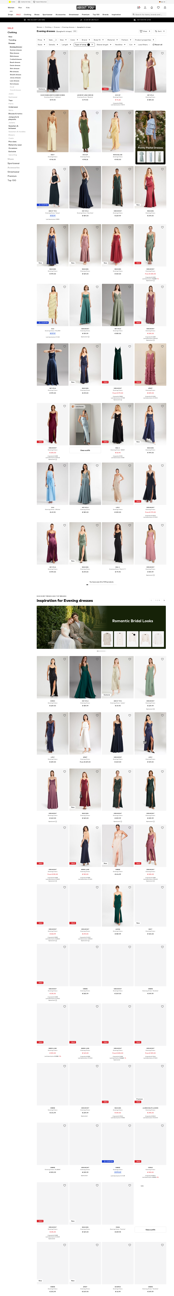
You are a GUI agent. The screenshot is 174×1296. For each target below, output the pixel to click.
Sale (51, 40)
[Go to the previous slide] (151, 600)
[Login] (145, 7)
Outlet (13, 1)
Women (11, 8)
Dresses (57, 27)
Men (20, 8)
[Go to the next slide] (164, 600)
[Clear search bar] (164, 14)
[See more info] (53, 103)
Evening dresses (68, 27)
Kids (28, 8)
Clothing (48, 27)
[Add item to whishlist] (64, 53)
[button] (145, 31)
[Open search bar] (133, 14)
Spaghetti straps (84, 27)
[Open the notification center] (151, 8)
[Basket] (165, 7)
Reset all (158, 45)
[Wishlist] (158, 7)
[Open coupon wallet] (138, 7)
